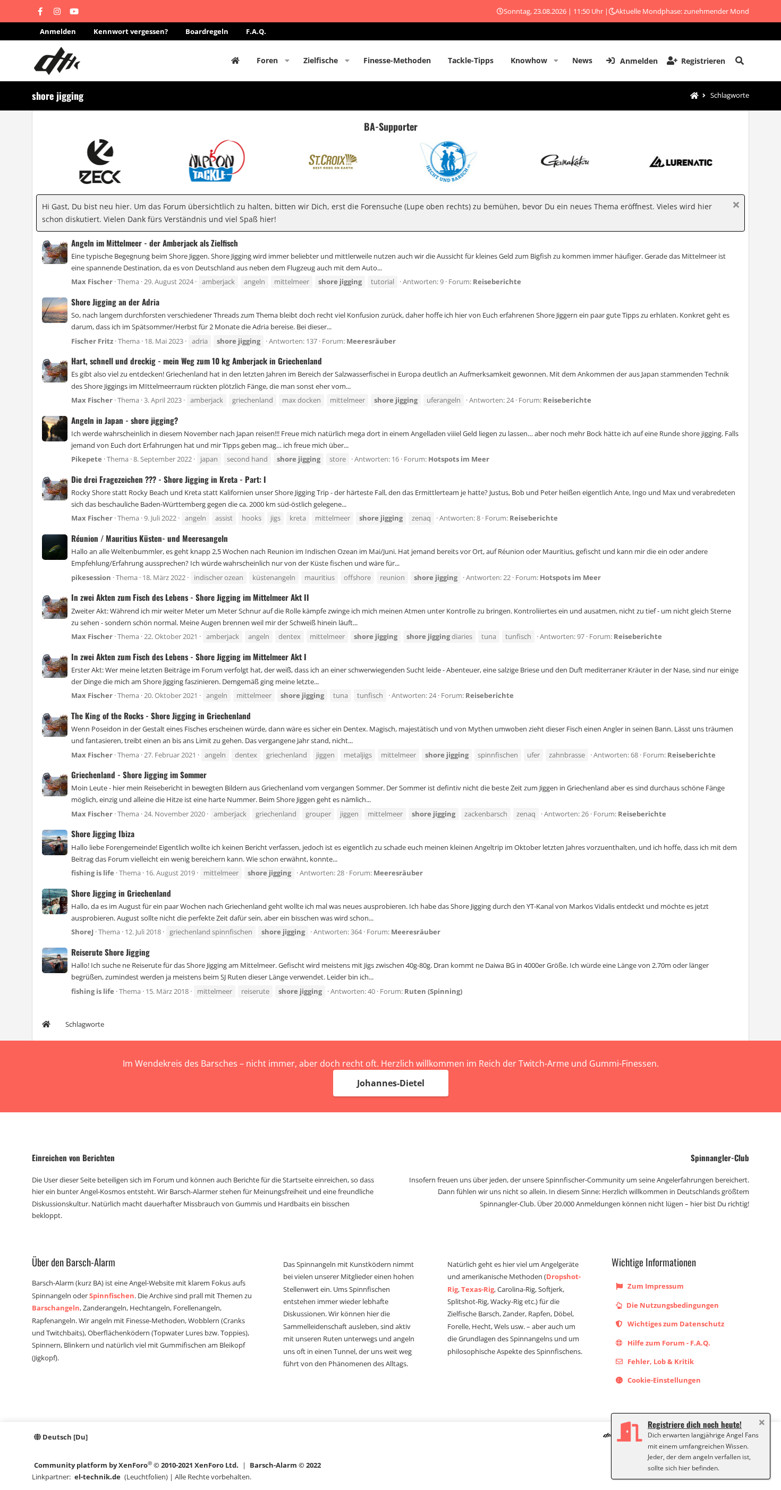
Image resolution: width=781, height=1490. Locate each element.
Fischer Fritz (92, 341)
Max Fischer (92, 281)
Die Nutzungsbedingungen (672, 1305)
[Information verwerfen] (734, 205)
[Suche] (739, 60)
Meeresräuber (371, 341)
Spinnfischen (111, 1295)
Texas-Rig (477, 1289)
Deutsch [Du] (64, 1437)
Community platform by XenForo (136, 1465)
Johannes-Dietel (391, 1083)
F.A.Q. (256, 31)
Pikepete (86, 459)
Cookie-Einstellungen (663, 1380)
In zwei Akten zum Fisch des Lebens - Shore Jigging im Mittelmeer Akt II (190, 597)
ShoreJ (82, 931)
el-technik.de (97, 1477)
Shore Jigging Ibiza (102, 833)
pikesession (91, 577)
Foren (267, 60)
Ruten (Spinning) (433, 991)
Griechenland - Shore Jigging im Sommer (139, 774)
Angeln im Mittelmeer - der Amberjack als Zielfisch (154, 243)
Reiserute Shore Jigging (110, 952)
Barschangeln (56, 1308)
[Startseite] (694, 95)
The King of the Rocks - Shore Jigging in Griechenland (161, 715)
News (582, 60)
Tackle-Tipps (471, 60)
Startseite (235, 60)
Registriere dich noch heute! (695, 1424)
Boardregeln (206, 31)
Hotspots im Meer (458, 459)
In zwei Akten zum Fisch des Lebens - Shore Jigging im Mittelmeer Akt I (189, 656)
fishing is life (92, 873)
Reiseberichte (497, 281)
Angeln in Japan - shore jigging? (124, 420)
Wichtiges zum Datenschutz (675, 1324)
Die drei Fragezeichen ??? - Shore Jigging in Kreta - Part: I (168, 479)
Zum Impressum (655, 1286)
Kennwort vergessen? (131, 31)
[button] (287, 60)
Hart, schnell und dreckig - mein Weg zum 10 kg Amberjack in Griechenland (196, 361)
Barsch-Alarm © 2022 (285, 1465)
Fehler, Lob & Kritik (660, 1361)
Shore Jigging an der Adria (115, 302)
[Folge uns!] (40, 11)
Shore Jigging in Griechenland (121, 893)
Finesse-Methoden (397, 60)
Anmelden (58, 31)
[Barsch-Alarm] (607, 1437)
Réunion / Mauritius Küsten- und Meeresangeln (149, 538)
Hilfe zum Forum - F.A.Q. (668, 1343)
